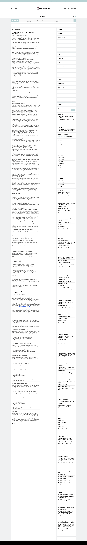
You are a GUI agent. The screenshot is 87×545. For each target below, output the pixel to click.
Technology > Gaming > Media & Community (65, 464)
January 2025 (60, 180)
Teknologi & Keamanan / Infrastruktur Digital (65, 476)
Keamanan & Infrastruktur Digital (63, 277)
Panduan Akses (60, 330)
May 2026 (60, 146)
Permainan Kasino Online (62, 384)
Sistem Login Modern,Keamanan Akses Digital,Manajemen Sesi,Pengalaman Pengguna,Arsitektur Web (64, 406)
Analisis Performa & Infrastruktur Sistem (65, 200)
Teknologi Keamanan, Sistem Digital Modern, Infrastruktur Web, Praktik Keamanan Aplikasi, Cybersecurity (66, 500)
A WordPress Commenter (62, 136)
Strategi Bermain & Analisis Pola (63, 454)
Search (59, 108)
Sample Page (42, 16)
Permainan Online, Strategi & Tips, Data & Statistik (66, 391)
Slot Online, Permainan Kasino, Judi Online (65, 443)
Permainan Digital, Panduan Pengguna (64, 379)
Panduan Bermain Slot (62, 343)
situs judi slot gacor (61, 414)
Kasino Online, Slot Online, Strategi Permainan (66, 273)
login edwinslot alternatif (62, 318)
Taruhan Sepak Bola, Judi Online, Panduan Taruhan (66, 462)
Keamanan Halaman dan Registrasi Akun (65, 296)
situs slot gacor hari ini (62, 100)
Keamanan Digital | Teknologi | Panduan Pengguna (66, 291)
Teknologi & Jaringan (61, 474)
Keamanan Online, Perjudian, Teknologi (64, 300)
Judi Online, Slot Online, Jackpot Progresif (65, 266)
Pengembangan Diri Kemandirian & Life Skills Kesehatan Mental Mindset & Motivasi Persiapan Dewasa (66, 373)
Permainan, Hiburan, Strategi (63, 399)
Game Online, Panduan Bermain (63, 245)
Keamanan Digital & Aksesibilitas (63, 287)
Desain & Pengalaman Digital (63, 212)
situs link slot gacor (61, 37)
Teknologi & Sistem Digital (62, 484)
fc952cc (14, 35)
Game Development (61, 236)
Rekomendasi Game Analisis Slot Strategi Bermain (66, 401)
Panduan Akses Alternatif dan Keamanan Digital (66, 332)
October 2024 (60, 186)
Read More (13, 288)
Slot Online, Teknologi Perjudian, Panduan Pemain (66, 445)
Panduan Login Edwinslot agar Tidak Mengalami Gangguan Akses (22, 20)
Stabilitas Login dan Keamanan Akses (64, 452)
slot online (60, 430)
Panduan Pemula (61, 365)
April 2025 (60, 174)
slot (59, 424)
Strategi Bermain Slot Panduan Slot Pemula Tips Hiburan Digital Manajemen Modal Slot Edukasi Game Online (66, 459)
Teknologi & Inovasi (61, 469)
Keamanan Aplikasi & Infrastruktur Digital (65, 281)
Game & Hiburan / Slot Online (63, 234)
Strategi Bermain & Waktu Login (63, 456)
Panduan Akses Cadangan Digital (63, 334)
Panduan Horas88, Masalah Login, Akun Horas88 (66, 345)
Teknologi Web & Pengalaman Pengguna (65, 515)
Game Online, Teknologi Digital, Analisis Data (65, 247)
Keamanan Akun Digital (62, 279)
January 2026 (60, 155)
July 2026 (59, 142)
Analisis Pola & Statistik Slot (63, 208)
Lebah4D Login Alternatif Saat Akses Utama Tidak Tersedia (59, 1)
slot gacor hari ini (61, 66)
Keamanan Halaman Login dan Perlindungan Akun (66, 298)
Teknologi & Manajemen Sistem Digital (64, 482)
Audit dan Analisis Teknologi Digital (64, 210)
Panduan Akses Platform (62, 341)
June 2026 (60, 144)
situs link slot (60, 58)
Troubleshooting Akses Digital (63, 528)
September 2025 (61, 163)
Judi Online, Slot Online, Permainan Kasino (65, 268)
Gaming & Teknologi (61, 251)
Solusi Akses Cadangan (62, 447)
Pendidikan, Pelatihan (61, 370)
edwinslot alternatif (61, 226)
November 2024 (61, 184)
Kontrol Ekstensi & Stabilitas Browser (64, 316)
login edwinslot (14, 216)
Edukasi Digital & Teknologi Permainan (64, 222)
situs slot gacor (61, 75)
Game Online (60, 238)
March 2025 (60, 176)
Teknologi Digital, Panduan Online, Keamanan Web (66, 494)
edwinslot (60, 224)
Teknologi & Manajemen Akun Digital (64, 480)
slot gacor (60, 62)
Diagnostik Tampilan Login (62, 214)
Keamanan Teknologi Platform (63, 305)
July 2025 (59, 167)
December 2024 (61, 182)
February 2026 (60, 153)
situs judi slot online (61, 416)
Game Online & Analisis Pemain (63, 240)
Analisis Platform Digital (62, 206)
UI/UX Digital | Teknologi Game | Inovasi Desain (66, 530)
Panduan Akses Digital (62, 339)
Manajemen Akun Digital (62, 320)
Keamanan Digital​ (61, 285)
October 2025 (60, 161)
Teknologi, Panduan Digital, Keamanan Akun (65, 517)
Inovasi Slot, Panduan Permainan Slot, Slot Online (66, 264)
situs (59, 54)
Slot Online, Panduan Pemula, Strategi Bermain (66, 441)
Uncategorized (60, 532)
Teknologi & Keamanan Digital (63, 478)
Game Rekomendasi (61, 249)
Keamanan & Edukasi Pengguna (63, 275)
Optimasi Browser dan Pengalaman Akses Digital (66, 325)
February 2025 (60, 178)
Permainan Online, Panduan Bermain (64, 386)
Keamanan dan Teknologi (62, 283)
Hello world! (70, 136)
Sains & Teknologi (61, 403)
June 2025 (60, 169)
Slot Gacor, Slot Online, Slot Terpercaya (64, 428)
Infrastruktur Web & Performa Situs (64, 262)
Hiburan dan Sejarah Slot (62, 260)
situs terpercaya (61, 83)
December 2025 (61, 157)
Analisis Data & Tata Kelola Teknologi (64, 195)
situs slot (59, 41)
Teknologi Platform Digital (62, 509)
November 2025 (61, 159)
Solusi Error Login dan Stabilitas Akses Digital (66, 450)
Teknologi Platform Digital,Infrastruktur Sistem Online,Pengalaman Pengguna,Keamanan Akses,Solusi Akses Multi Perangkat (66, 512)
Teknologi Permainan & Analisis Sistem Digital (66, 507)
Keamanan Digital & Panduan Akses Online (65, 289)
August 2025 (60, 165)
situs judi (59, 409)
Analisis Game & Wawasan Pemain (64, 197)
